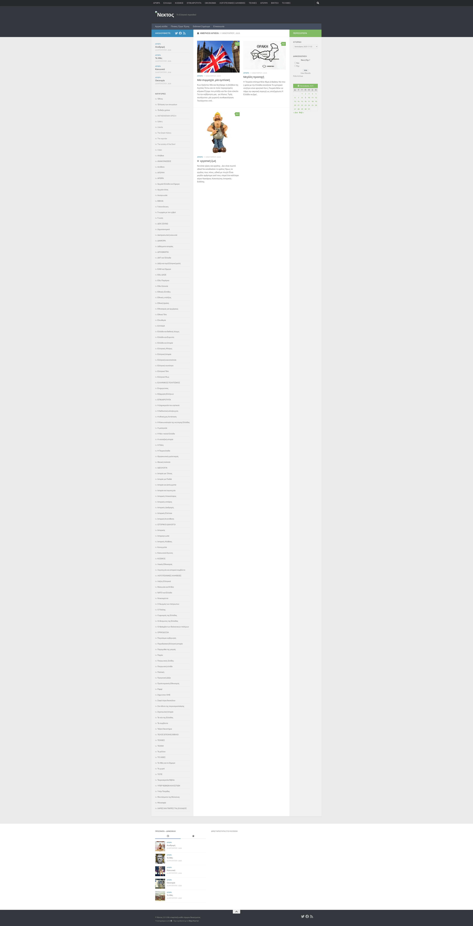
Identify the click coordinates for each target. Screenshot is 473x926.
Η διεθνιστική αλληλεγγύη (167, 411)
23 (305, 105)
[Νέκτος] (180, 33)
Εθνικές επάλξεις (164, 297)
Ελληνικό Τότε (163, 371)
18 (312, 101)
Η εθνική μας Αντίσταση (167, 417)
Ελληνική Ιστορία (164, 354)
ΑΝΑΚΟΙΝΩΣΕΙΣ (164, 161)
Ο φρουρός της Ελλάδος (167, 615)
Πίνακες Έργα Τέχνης (180, 26)
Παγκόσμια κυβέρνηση (166, 638)
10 (309, 97)
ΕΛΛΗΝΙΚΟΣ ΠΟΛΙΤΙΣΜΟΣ (168, 383)
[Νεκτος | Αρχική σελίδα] (164, 15)
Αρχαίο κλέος (162, 190)
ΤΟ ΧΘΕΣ (286, 3)
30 (305, 109)
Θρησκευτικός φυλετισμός (167, 456)
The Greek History (164, 133)
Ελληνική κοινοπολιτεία (166, 360)
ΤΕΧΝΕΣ (253, 3)
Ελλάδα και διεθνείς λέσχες (168, 331)
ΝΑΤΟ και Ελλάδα (164, 593)
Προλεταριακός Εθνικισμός (168, 683)
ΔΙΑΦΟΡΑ (161, 241)
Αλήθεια (160, 155)
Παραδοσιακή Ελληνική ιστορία (170, 644)
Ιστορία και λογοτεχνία (166, 490)
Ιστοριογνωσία (163, 536)
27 (295, 109)
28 (298, 109)
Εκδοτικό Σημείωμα (201, 26)
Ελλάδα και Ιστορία (165, 343)
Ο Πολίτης (161, 610)
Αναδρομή (160, 47)
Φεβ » (301, 112)
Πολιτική (160, 672)
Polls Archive (298, 76)
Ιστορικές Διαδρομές (165, 507)
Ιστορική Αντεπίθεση (165, 519)
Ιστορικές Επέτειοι (164, 513)
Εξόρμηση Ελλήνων (165, 394)
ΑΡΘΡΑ (156, 3)
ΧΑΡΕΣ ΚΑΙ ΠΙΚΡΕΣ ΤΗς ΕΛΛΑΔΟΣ (172, 808)
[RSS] (184, 33)
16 (305, 101)
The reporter (162, 138)
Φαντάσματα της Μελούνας (168, 797)
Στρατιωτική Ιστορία (165, 712)
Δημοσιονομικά (163, 229)
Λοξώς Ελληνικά (164, 581)
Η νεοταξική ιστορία (165, 439)
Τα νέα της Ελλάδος (165, 717)
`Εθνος (160, 99)
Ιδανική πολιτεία (163, 462)
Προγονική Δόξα (164, 678)
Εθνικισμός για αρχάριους (167, 309)
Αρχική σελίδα (161, 26)
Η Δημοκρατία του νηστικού (168, 405)
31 (309, 109)
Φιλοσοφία (161, 803)
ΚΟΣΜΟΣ (179, 3)
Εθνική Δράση (163, 303)
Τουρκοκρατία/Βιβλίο (166, 780)
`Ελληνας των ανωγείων (167, 104)
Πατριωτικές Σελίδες (165, 661)
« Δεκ (295, 112)
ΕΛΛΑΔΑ (167, 3)
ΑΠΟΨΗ (264, 3)
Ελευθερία (161, 320)
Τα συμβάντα (162, 723)
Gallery (160, 121)
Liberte (160, 127)
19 (316, 101)
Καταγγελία (162, 547)
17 (309, 101)
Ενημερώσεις (162, 388)
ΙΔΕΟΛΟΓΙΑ (162, 468)
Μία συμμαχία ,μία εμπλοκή (213, 80)
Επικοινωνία (218, 26)
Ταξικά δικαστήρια (164, 729)
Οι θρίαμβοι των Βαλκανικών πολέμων (173, 627)
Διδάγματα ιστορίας (165, 246)
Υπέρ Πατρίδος (163, 791)
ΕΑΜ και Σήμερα (164, 269)
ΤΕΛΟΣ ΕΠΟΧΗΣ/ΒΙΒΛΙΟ (168, 734)
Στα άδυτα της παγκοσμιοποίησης (170, 706)
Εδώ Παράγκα (163, 280)
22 (302, 105)
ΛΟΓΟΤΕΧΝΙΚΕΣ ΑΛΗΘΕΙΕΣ (232, 3)
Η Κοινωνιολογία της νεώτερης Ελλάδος (173, 422)
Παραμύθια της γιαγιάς (166, 649)
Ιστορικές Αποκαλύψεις (166, 496)
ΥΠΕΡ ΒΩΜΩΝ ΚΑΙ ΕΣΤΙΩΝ (168, 786)
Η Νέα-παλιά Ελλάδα (166, 434)
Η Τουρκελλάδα (163, 451)
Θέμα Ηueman (194, 921)
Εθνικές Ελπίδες (164, 292)
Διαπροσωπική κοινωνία (167, 235)
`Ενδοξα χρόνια (163, 110)
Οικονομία (160, 80)
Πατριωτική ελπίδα (165, 666)
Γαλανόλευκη (162, 207)
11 (312, 97)
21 (298, 105)
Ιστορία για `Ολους (164, 473)
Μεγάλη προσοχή (253, 77)
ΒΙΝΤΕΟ (275, 3)
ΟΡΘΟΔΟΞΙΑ (163, 632)
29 (302, 109)
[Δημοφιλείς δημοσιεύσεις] (193, 836)
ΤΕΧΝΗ (160, 746)
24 (309, 105)
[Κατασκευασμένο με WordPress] (171, 921)
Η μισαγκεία (162, 428)
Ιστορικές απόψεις (164, 502)
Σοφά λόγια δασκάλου (166, 700)
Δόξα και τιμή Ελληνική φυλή (168, 263)
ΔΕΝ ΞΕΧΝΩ (162, 224)
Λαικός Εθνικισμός (164, 564)
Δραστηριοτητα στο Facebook (224, 831)
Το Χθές (158, 58)
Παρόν (160, 655)
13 (295, 101)
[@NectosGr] (176, 33)
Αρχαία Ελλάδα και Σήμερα (168, 184)
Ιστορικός (161, 530)
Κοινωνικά (160, 69)
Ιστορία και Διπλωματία (166, 485)
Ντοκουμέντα (162, 598)
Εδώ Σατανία (162, 286)
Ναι (297, 63)
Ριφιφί (159, 689)
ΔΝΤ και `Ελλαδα (164, 258)
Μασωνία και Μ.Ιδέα (165, 587)
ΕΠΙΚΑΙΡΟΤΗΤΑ (194, 3)
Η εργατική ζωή (206, 161)
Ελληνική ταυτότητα (165, 366)
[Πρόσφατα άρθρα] (168, 836)
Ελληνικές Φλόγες (164, 348)
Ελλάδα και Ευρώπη (165, 337)
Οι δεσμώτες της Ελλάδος (167, 621)
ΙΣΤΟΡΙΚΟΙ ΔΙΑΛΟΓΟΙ (166, 524)
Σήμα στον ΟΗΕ (163, 695)
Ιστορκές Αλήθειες (164, 541)
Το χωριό (161, 769)
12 (316, 97)
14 (298, 101)
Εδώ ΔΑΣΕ (161, 275)
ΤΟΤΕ (159, 774)
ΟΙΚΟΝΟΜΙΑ (210, 3)
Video (159, 150)
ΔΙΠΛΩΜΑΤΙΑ (163, 252)
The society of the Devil (166, 144)
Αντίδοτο (160, 167)
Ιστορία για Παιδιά (164, 479)
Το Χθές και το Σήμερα (166, 763)
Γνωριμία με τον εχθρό (166, 212)
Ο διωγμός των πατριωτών (168, 604)
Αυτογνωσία (162, 195)
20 (295, 105)
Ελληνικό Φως (163, 377)
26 (316, 105)
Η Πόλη (160, 445)
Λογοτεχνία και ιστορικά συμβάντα (171, 570)
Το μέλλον (161, 752)
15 (302, 101)
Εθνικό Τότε (162, 314)
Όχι (297, 66)
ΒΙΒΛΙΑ (160, 201)
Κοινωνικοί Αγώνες (165, 553)
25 (312, 105)
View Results (306, 73)
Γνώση (160, 218)
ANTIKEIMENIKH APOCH (166, 116)
